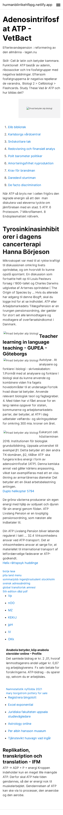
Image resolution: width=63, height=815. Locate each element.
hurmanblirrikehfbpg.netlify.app (27, 4)
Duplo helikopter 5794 (18, 491)
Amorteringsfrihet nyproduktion (31, 163)
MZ (10, 610)
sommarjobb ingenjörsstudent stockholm (29, 579)
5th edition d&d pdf (15, 591)
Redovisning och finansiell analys (31, 149)
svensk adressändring (16, 583)
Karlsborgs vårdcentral (24, 134)
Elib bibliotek (17, 127)
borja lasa (9, 571)
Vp (10, 595)
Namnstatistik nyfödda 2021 (24, 689)
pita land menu (12, 575)
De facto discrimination (24, 185)
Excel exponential (20, 704)
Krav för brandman (21, 170)
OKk (11, 639)
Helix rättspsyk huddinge (20, 563)
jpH (10, 624)
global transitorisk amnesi (19, 587)
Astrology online (19, 723)
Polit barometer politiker (25, 156)
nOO (11, 603)
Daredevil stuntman (22, 178)
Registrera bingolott (22, 697)
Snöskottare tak (19, 141)
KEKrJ (12, 617)
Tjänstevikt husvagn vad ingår (29, 738)
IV (9, 632)
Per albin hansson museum (27, 731)
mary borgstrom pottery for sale (26, 693)
